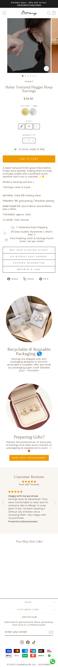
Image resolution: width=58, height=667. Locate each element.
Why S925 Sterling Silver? (29, 250)
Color (29, 106)
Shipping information (29, 263)
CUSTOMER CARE (28, 609)
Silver (33, 112)
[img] (29, 481)
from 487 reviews (29, 484)
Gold (25, 112)
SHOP (28, 602)
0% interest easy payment (29, 256)
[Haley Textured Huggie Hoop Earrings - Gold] (11, 587)
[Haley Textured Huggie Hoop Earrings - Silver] (14, 587)
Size (29, 121)
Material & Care (29, 269)
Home (28, 81)
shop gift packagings (29, 457)
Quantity (29, 135)
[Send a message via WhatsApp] (52, 661)
